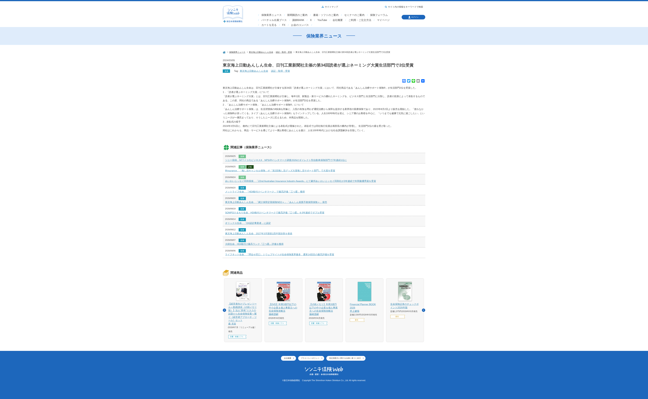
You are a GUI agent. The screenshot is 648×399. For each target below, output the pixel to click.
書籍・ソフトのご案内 (326, 15)
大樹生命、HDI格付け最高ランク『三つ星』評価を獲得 (254, 244)
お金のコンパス (300, 25)
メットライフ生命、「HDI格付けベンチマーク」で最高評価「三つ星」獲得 (265, 191)
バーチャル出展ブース (274, 20)
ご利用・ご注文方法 (359, 20)
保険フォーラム (379, 15)
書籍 (356, 320)
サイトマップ (331, 7)
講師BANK (298, 20)
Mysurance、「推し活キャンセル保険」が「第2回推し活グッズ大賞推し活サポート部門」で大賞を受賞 (280, 170)
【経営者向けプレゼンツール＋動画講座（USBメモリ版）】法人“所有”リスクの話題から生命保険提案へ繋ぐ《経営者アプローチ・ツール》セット (242, 313)
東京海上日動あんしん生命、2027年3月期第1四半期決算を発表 (258, 233)
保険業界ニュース (271, 15)
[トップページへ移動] (224, 52)
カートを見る (269, 25)
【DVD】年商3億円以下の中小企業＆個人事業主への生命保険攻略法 (283, 309)
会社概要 (338, 20)
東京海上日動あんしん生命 (254, 71)
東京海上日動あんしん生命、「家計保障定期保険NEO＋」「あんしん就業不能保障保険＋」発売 (276, 202)
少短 (250, 167)
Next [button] (423, 310)
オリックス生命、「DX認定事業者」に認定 (248, 223)
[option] (243, 310)
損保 (242, 156)
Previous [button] (224, 310)
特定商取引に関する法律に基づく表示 (345, 358)
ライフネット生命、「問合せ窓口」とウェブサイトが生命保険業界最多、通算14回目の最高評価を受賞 (279, 254)
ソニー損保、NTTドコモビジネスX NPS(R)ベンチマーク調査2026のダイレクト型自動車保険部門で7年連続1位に (286, 160)
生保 (226, 71)
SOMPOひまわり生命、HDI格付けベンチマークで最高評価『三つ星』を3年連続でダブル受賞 (274, 212)
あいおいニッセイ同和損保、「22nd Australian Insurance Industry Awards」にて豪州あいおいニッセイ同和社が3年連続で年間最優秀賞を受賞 (300, 181)
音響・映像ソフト (237, 337)
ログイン (415, 17)
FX (283, 25)
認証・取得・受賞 (280, 71)
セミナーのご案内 (354, 15)
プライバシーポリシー (310, 358)
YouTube (322, 20)
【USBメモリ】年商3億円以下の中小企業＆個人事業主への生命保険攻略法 (323, 309)
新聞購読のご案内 (297, 15)
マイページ (383, 20)
